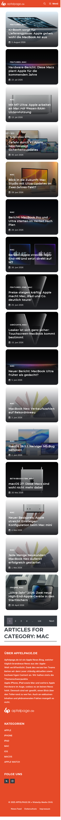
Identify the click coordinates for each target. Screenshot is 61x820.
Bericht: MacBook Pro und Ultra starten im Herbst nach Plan (30, 221)
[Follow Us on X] (6, 781)
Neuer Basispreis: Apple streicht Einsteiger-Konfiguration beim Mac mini (30, 521)
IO (5, 751)
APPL (7, 730)
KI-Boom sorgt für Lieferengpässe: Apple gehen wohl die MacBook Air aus (31, 33)
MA (6, 746)
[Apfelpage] (13, 3)
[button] (44, 3)
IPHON (7, 735)
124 (39, 621)
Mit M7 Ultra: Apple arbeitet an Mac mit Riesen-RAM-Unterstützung (30, 108)
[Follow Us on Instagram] (12, 781)
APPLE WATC (11, 762)
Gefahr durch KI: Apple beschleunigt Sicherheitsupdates (26, 146)
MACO (7, 756)
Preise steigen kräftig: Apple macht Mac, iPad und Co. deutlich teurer (30, 296)
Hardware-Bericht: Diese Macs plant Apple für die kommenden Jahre (31, 71)
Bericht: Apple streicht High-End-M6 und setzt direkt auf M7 (30, 258)
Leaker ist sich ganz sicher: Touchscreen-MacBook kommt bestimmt (32, 333)
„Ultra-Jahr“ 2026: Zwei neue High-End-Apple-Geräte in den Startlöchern (31, 596)
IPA (6, 740)
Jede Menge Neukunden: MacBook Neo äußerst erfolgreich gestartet (27, 558)
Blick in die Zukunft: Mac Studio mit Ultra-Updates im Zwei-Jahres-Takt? (30, 183)
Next (51, 620)
